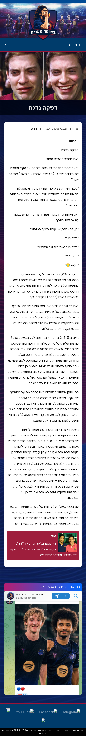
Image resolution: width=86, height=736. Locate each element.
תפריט (74, 44)
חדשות (35, 128)
